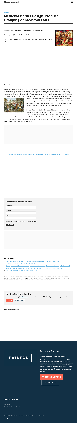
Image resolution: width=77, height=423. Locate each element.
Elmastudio (41, 416)
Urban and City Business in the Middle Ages (37, 280)
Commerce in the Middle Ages (24, 277)
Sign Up (9, 301)
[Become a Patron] (51, 379)
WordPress (28, 416)
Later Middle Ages (63, 277)
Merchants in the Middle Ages (52, 278)
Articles (6, 12)
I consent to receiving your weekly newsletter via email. (22, 221)
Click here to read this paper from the (38, 154)
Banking (11, 277)
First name (8, 210)
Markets (6, 278)
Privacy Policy (7, 404)
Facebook (5, 418)
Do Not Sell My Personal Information (12, 407)
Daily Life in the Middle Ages (43, 277)
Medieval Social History (18, 278)
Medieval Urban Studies (34, 278)
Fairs (54, 277)
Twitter (7, 418)
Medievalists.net (11, 2)
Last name (8, 216)
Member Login (19, 301)
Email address (9, 205)
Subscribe (9, 225)
